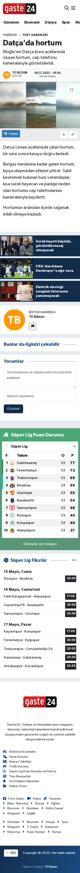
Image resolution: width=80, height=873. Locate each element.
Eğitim (55, 803)
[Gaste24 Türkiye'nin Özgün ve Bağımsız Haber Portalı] (19, 8)
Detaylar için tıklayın (40, 544)
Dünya (50, 22)
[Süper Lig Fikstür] (74, 560)
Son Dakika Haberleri (24, 781)
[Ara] (66, 8)
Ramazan (51, 826)
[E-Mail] (32, 326)
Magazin (13, 813)
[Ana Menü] (73, 8)
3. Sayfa (32, 826)
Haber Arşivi (18, 786)
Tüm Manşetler (20, 776)
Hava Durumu (18, 756)
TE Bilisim (36, 316)
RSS (13, 852)
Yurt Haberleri (35, 35)
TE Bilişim (50, 866)
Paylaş (13, 133)
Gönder (13, 409)
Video (36, 798)
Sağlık (31, 813)
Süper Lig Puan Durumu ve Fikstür (32, 771)
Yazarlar (55, 798)
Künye (56, 832)
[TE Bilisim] (14, 320)
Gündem (11, 22)
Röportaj (13, 832)
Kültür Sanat (54, 808)
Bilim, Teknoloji (17, 803)
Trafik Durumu (19, 766)
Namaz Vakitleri (20, 761)
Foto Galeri (16, 798)
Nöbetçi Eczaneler (22, 751)
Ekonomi (32, 22)
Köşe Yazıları (36, 832)
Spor (66, 22)
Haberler (10, 35)
